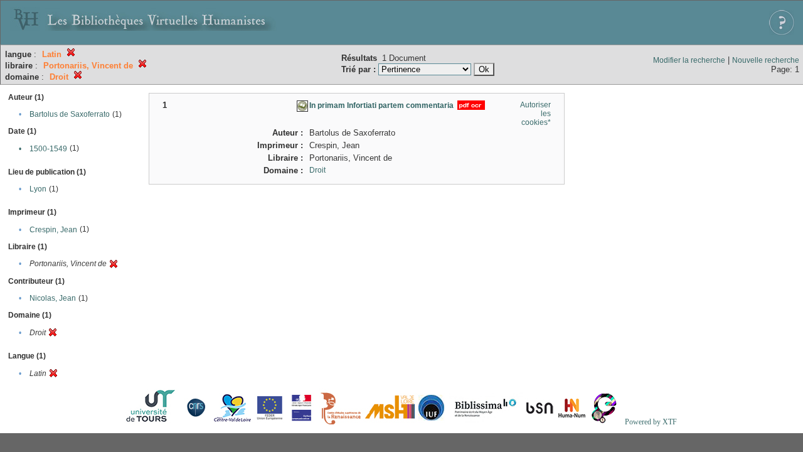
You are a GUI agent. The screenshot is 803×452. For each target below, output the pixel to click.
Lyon (37, 189)
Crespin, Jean (53, 229)
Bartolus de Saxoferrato (69, 114)
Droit (317, 170)
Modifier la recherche (689, 60)
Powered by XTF (651, 421)
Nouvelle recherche (765, 60)
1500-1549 (48, 148)
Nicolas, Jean (52, 298)
